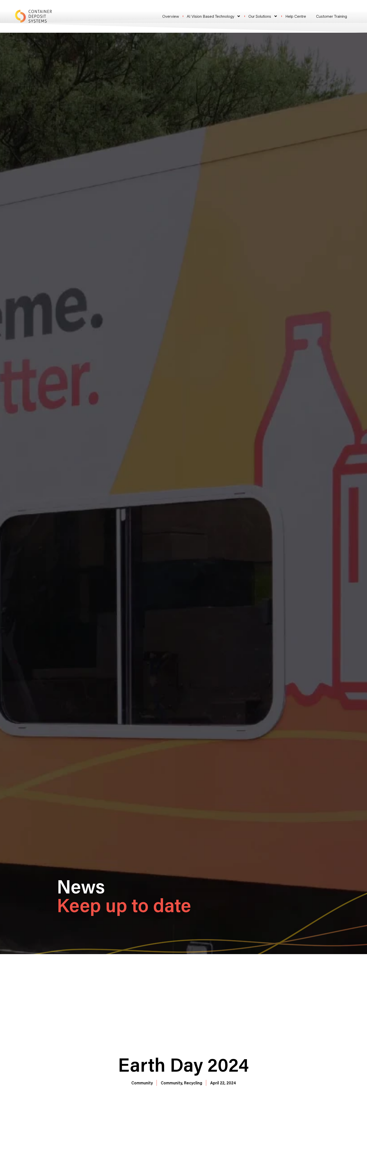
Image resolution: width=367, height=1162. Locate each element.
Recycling (193, 1082)
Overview (170, 16)
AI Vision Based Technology (210, 16)
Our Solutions (259, 16)
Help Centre (295, 16)
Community (142, 1082)
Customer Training (331, 16)
